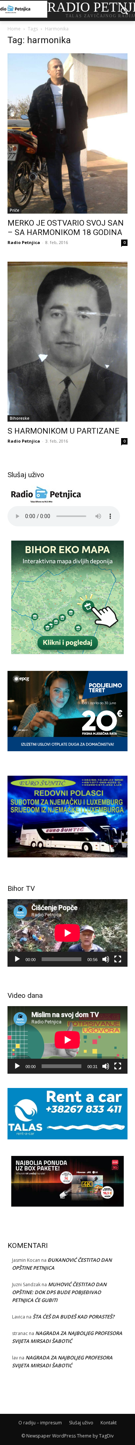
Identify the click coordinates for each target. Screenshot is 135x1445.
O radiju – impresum (40, 1422)
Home (14, 29)
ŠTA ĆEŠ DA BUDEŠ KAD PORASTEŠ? (73, 1316)
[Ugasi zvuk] (106, 959)
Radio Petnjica (24, 242)
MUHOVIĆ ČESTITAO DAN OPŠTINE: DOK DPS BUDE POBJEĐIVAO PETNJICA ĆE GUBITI (59, 1292)
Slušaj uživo (81, 1422)
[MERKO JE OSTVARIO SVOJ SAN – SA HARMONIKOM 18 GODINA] (68, 133)
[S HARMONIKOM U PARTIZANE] (68, 342)
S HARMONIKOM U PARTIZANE (63, 430)
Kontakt (108, 1422)
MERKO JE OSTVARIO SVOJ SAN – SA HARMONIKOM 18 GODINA (66, 227)
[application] (68, 933)
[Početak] (17, 959)
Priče (14, 210)
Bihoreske (19, 418)
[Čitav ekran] (118, 959)
